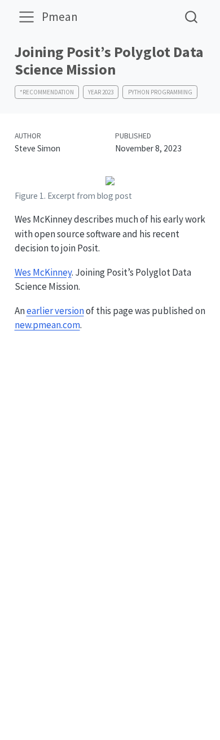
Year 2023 (100, 92)
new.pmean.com (47, 325)
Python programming (160, 92)
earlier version (55, 310)
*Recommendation (47, 92)
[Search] (191, 16)
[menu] (26, 17)
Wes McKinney (43, 272)
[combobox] (192, 16)
